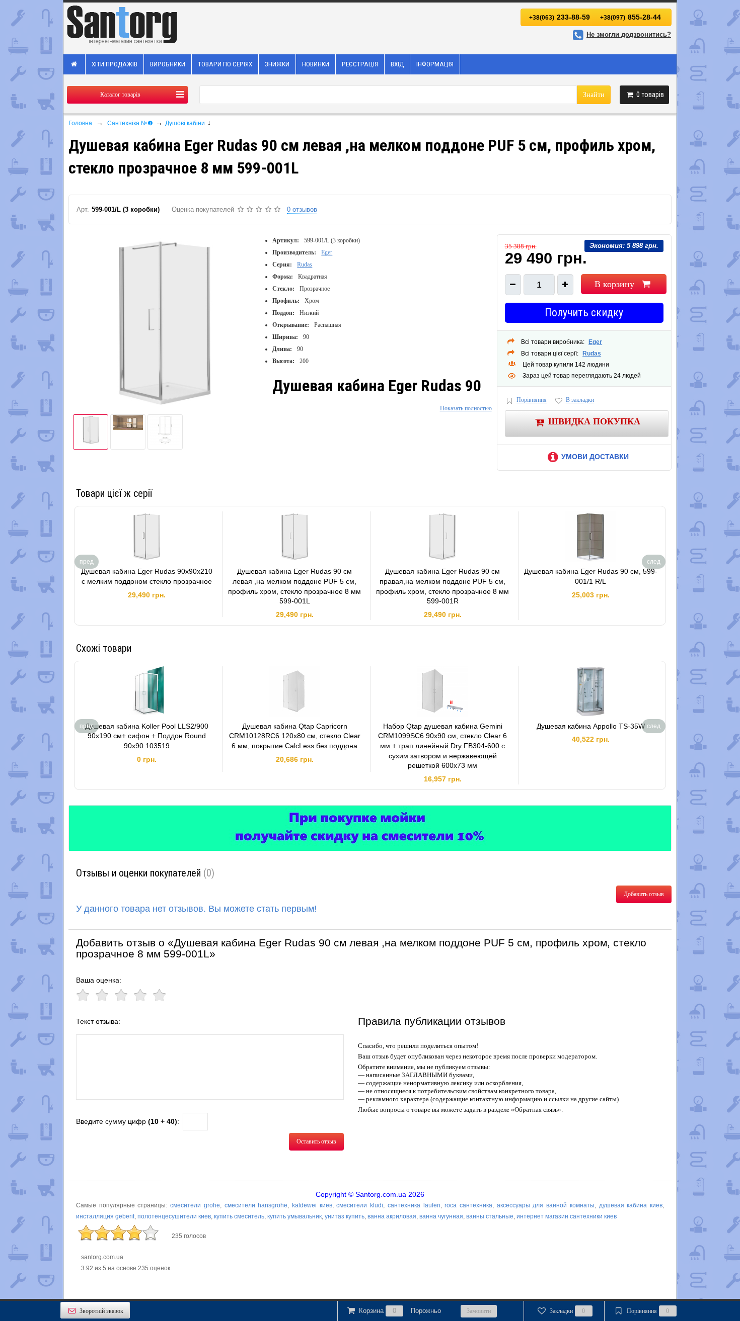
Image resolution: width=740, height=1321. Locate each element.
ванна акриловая (391, 1216)
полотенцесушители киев (174, 1216)
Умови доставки (595, 457)
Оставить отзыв (316, 1141)
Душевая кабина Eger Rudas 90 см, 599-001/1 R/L (590, 576)
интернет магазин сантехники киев (566, 1216)
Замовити (479, 1310)
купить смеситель (239, 1216)
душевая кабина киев (630, 1205)
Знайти (594, 95)
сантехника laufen (414, 1205)
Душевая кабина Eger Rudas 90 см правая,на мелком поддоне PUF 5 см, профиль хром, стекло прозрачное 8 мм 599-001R (442, 586)
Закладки (567, 1310)
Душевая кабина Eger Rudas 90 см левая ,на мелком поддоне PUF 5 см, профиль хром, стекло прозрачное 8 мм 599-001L (294, 586)
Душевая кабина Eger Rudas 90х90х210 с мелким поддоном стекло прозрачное (146, 576)
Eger (326, 252)
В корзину (614, 284)
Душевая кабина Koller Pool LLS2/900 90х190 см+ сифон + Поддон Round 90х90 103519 (146, 736)
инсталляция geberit (105, 1216)
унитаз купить (344, 1216)
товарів (650, 95)
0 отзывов (302, 209)
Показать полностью (466, 408)
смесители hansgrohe (256, 1205)
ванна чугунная (441, 1216)
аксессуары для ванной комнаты (546, 1205)
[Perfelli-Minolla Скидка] (370, 828)
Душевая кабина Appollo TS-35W (591, 726)
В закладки (580, 400)
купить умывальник (294, 1216)
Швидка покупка (594, 421)
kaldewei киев (312, 1205)
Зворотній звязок (101, 1310)
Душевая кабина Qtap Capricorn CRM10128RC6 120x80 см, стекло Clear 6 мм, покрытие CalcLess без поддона (294, 736)
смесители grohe (195, 1205)
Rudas (304, 264)
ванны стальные (489, 1216)
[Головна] (74, 64)
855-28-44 (630, 17)
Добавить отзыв (644, 894)
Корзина (400, 1310)
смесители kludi (359, 1205)
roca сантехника (468, 1205)
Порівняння (531, 400)
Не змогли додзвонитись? (628, 34)
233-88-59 (559, 17)
